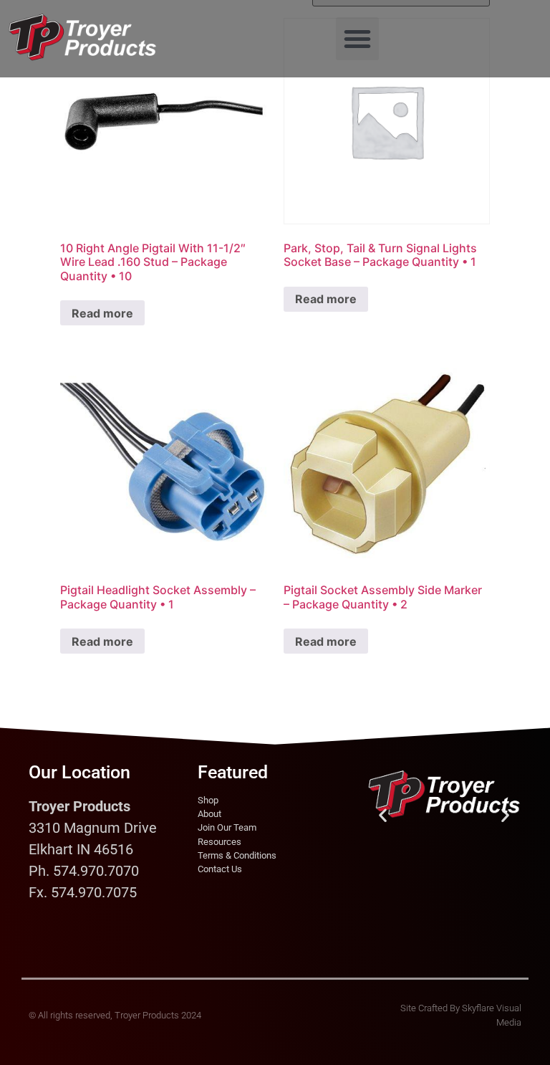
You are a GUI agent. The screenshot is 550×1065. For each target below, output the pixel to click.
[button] (357, 38)
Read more (102, 313)
